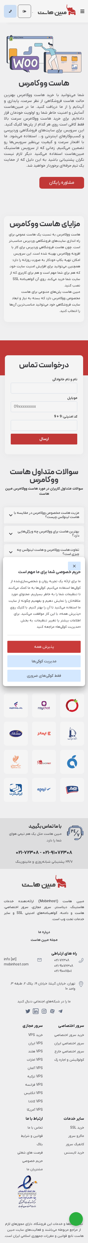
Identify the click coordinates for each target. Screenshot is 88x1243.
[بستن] (74, 566)
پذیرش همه (44, 646)
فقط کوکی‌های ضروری (44, 675)
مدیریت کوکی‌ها (44, 661)
